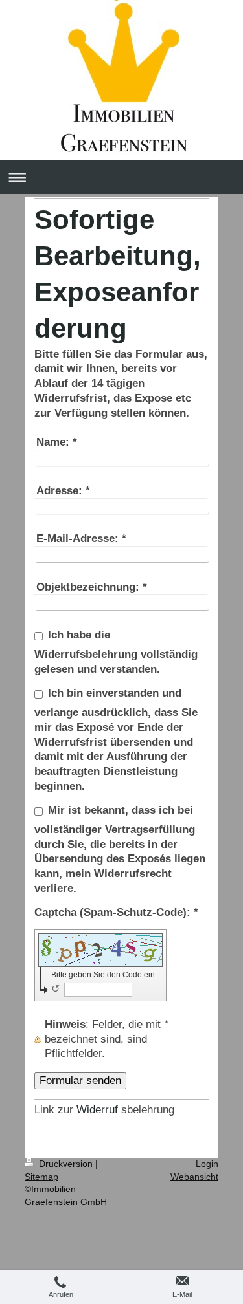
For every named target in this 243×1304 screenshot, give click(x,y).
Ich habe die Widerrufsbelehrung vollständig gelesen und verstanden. (116, 652)
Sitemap (41, 1176)
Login (207, 1163)
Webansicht (194, 1176)
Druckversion (65, 1163)
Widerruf (97, 1109)
